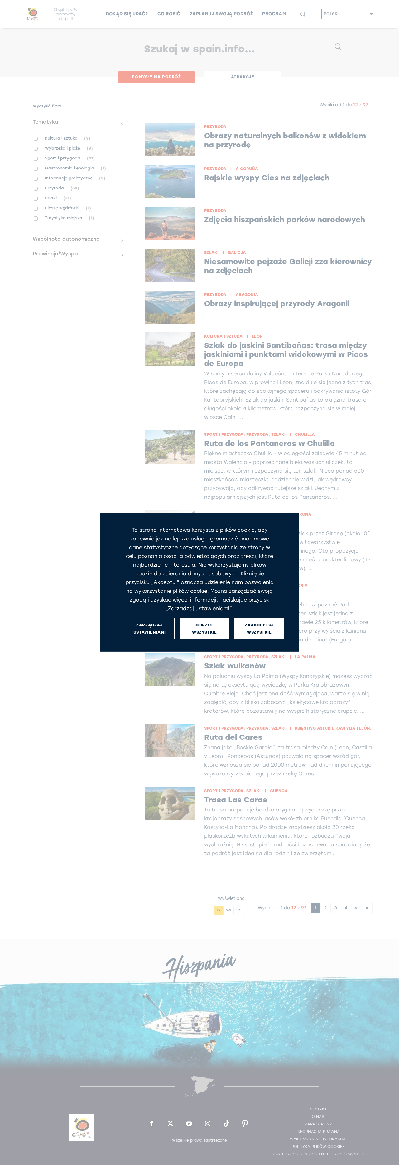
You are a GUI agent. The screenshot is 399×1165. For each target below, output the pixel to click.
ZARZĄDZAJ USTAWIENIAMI (149, 629)
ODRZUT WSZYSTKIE (204, 629)
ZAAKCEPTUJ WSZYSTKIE (259, 629)
